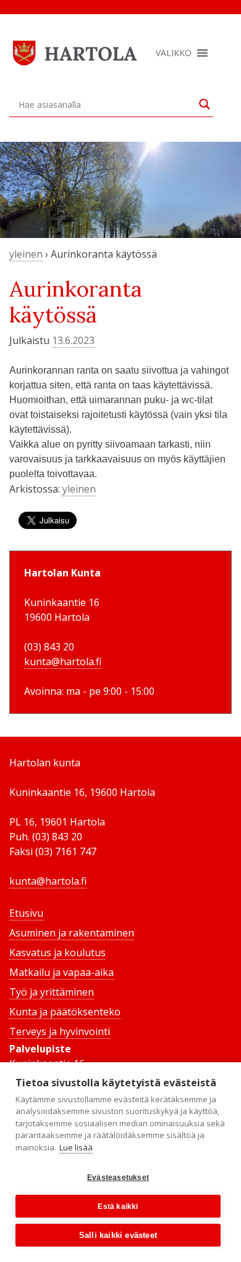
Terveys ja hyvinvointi (59, 1031)
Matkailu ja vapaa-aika (61, 972)
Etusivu (26, 913)
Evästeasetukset (118, 1177)
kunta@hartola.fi (62, 661)
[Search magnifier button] (204, 104)
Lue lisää (76, 1147)
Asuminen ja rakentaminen (71, 933)
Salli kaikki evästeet (118, 1235)
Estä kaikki (118, 1206)
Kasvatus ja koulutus (57, 952)
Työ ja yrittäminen (51, 992)
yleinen (26, 254)
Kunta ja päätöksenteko (64, 1011)
